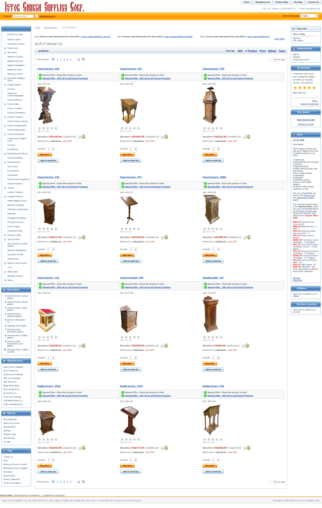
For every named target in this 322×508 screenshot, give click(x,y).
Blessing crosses (15, 74)
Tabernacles (13, 259)
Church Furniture (15, 117)
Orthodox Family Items (17, 209)
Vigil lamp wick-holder (16, 326)
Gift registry (298, 40)
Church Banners (14, 100)
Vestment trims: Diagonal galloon (14, 315)
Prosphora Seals (15, 231)
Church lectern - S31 (48, 277)
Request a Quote (306, 124)
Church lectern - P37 (131, 177)
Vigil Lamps (12, 272)
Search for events (11, 423)
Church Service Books (17, 121)
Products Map (9, 434)
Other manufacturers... (13, 404)
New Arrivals (9, 438)
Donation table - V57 (213, 277)
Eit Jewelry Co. (10, 393)
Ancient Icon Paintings (13, 374)
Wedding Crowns (15, 276)
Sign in (296, 54)
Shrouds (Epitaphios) (16, 250)
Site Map (298, 2)
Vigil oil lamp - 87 (308, 264)
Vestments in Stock (16, 44)
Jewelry (11, 188)
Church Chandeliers (16, 113)
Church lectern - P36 (48, 177)
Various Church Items (17, 263)
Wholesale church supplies (15, 468)
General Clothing (15, 158)
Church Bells (13, 104)
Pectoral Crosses (15, 222)
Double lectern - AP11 (131, 386)
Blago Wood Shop (11, 385)
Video (9, 267)
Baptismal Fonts (14, 69)
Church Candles (14, 108)
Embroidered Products (17, 153)
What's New (309, 195)
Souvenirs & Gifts (15, 254)
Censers (11, 89)
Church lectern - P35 (213, 69)
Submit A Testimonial (309, 104)
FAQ (5, 460)
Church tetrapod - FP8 (131, 277)
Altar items (12, 52)
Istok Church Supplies (13, 367)
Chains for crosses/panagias (15, 94)
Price (263, 50)
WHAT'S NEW (13, 39)
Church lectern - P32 (131, 69)
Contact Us (313, 2)
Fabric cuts (12, 48)
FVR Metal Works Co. (13, 400)
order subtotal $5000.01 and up (96, 36)
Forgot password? (301, 59)
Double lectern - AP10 (49, 386)
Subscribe (297, 280)
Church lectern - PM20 (214, 177)
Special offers (9, 427)
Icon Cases (12, 166)
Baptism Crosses (15, 57)
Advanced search (47, 16)
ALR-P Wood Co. (11, 371)
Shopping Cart (262, 2)
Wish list (296, 38)
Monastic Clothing (15, 205)
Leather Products (15, 192)
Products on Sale (15, 34)
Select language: (290, 16)
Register (297, 57)
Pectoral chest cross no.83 (303, 223)
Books (10, 280)
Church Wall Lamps (16, 130)
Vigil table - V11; (308, 267)
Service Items (13, 239)
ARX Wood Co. (10, 382)
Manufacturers (50, 27)
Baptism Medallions (16, 65)
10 (79, 59)
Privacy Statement (11, 479)
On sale (6, 442)
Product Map (282, 2)
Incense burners (14, 183)
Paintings (11, 213)
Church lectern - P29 (48, 69)
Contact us (8, 457)
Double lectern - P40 (213, 386)
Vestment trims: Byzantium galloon (15, 330)
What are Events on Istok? (15, 464)
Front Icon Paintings (12, 397)
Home (37, 27)
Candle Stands (14, 85)
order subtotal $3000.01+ (258, 36)
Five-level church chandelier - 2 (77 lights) (305, 256)
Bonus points (9, 475)
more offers (279, 39)
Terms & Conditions (12, 483)
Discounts (7, 472)
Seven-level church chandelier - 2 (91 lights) (305, 252)
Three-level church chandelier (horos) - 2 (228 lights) (305, 246)
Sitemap (7, 430)
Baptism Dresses (15, 61)
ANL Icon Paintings (11, 378)
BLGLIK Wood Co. (11, 389)
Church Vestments (15, 134)
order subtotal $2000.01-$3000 (178, 36)
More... (315, 101)
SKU (240, 50)
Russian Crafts (14, 235)
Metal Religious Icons (17, 201)
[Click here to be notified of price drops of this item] (81, 137)
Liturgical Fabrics (15, 196)
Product (252, 50)
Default (272, 50)
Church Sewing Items (17, 125)
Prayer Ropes (13, 226)
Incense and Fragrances (18, 179)
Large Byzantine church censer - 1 (304, 232)
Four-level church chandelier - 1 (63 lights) (305, 241)
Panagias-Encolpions (16, 218)
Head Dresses (14, 162)
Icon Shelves (13, 171)
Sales (282, 50)
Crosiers (11, 145)
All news (296, 278)
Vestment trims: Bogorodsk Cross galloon (15, 343)
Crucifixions (12, 149)
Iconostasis (12, 175)
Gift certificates (10, 419)
